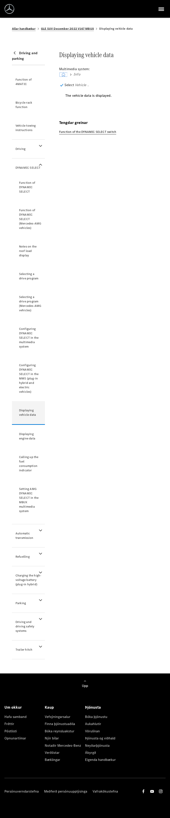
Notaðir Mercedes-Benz (63, 745)
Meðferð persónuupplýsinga (65, 791)
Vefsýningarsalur (57, 716)
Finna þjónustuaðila (60, 723)
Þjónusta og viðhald (100, 738)
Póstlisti (10, 731)
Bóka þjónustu (96, 716)
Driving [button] (20, 149)
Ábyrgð (90, 752)
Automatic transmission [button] (24, 535)
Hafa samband (15, 716)
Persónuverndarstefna (21, 791)
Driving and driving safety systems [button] (25, 626)
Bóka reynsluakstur (59, 731)
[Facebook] (143, 791)
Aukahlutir (93, 723)
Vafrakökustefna (105, 791)
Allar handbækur (24, 29)
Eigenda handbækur (100, 759)
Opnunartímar (15, 738)
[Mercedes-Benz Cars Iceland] (9, 9)
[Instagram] (160, 791)
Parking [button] (20, 603)
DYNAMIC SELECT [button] (28, 168)
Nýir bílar (52, 738)
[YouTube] (152, 791)
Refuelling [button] (22, 557)
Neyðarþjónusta (97, 745)
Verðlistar (52, 752)
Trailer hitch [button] (24, 650)
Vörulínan (92, 731)
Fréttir (9, 723)
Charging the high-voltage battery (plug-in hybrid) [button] (28, 579)
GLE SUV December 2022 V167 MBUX (67, 29)
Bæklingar (52, 759)
